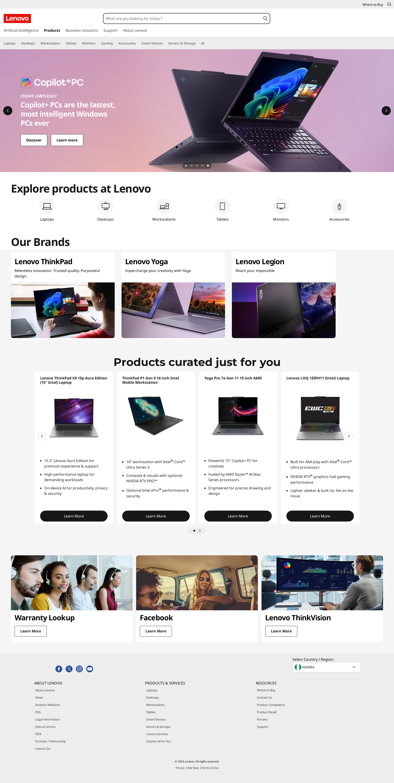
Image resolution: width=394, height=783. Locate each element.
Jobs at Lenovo (45, 727)
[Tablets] (78, 43)
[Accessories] (137, 43)
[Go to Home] (17, 18)
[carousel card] (71, 598)
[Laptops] (17, 43)
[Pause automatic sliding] (186, 165)
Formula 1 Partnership (50, 741)
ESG (38, 712)
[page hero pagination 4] (208, 165)
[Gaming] (114, 43)
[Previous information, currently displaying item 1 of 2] (42, 436)
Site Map (193, 768)
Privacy (180, 768)
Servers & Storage (158, 727)
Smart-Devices (156, 719)
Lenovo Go (42, 748)
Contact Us (264, 697)
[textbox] (327, 667)
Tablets (151, 712)
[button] (265, 18)
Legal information (47, 719)
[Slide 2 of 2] (199, 531)
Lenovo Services (157, 734)
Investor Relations (47, 705)
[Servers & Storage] (197, 43)
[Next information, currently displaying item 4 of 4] (386, 110)
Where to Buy (266, 690)
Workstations (155, 705)
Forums (262, 719)
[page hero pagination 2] (197, 165)
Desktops (152, 697)
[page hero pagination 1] (191, 165)
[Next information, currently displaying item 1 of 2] (349, 436)
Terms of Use (210, 768)
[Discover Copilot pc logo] (197, 110)
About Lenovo (45, 690)
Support (262, 727)
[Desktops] (37, 43)
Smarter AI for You (158, 741)
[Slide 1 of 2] (194, 531)
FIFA (38, 734)
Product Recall (266, 712)
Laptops (151, 690)
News (39, 697)
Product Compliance (271, 705)
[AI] (206, 43)
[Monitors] (97, 43)
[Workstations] (62, 43)
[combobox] (182, 18)
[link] (389, 5)
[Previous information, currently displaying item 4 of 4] (7, 110)
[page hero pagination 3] (202, 165)
